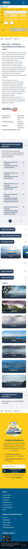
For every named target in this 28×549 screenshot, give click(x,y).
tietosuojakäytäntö (10, 545)
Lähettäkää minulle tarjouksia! (15, 471)
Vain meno (11, 9)
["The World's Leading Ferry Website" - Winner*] (6, 3)
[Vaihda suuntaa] (26, 12)
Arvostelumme (7, 505)
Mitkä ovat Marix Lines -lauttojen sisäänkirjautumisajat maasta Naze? (11, 186)
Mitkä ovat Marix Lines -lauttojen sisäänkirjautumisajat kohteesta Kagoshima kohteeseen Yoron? (11, 210)
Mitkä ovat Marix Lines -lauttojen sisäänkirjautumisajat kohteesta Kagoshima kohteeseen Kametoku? (11, 198)
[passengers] (21, 263)
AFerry (4, 492)
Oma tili (4, 517)
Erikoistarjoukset (7, 507)
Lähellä (23, 545)
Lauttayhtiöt (6, 497)
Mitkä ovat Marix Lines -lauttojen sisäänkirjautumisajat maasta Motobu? (11, 164)
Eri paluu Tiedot (19, 9)
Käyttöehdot (6, 525)
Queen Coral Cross (11, 255)
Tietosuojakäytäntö (16, 477)
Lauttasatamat (7, 502)
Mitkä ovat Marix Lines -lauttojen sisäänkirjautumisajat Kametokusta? (11, 175)
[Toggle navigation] (23, 2)
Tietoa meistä (6, 522)
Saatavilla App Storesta (6, 536)
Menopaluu (4, 9)
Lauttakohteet (6, 495)
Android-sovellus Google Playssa (6, 540)
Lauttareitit (5, 500)
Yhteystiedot (6, 520)
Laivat (4, 510)
